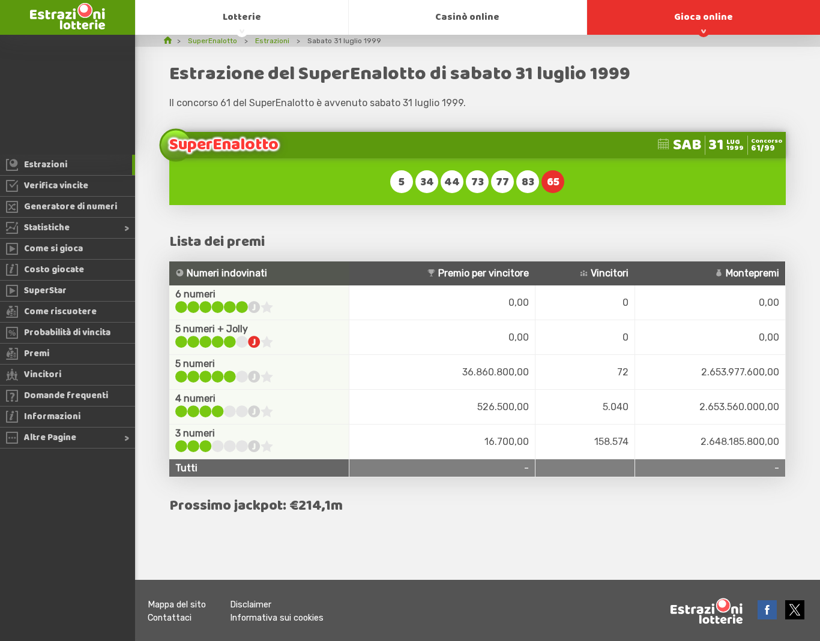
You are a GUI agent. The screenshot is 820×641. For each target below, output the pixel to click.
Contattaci (169, 618)
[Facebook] (768, 616)
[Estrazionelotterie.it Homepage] (67, 26)
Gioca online (703, 17)
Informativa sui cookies (277, 618)
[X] (794, 616)
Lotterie (242, 17)
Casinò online (467, 17)
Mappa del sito (177, 605)
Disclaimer (250, 605)
